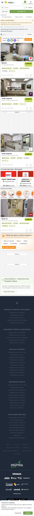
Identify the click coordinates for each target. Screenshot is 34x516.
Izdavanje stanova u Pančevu (17, 400)
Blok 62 (22, 26)
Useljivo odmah (19, 17)
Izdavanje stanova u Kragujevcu (17, 390)
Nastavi (28, 513)
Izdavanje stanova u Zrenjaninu (17, 395)
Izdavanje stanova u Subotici (17, 392)
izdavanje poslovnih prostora (11, 26)
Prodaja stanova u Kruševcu (17, 367)
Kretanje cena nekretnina (17, 432)
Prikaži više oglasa (10, 247)
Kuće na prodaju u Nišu (17, 420)
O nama (16, 444)
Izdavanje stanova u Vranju (17, 405)
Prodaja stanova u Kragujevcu (17, 357)
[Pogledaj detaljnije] (17, 52)
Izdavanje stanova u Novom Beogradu (17, 337)
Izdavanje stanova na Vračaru (17, 340)
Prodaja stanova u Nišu (17, 355)
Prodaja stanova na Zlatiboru (17, 372)
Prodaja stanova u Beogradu (17, 312)
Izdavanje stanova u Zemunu (17, 335)
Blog (8, 444)
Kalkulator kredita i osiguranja (17, 438)
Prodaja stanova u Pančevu (17, 370)
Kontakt (24, 444)
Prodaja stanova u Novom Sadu (17, 352)
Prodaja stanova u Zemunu (17, 317)
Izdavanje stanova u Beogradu (17, 332)
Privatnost (17, 454)
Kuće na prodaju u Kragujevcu (17, 422)
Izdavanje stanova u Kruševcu (17, 397)
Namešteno (29, 17)
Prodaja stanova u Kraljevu (17, 375)
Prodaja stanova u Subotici (17, 360)
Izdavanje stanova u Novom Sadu (17, 385)
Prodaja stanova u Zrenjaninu (17, 362)
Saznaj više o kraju (9, 291)
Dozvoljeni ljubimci (7, 17)
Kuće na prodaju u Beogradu (17, 430)
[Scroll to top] (17, 303)
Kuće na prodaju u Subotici (17, 425)
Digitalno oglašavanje (12, 447)
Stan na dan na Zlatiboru (17, 408)
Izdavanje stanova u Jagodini (17, 402)
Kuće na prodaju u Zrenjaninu (17, 427)
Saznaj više (18, 513)
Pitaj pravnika (17, 435)
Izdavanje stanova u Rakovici (17, 342)
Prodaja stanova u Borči (17, 315)
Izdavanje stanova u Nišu (17, 387)
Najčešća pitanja (26, 450)
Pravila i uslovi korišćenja (10, 450)
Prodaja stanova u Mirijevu (17, 322)
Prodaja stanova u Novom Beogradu (17, 320)
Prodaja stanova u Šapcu (17, 365)
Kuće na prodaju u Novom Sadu (17, 417)
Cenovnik (25, 447)
